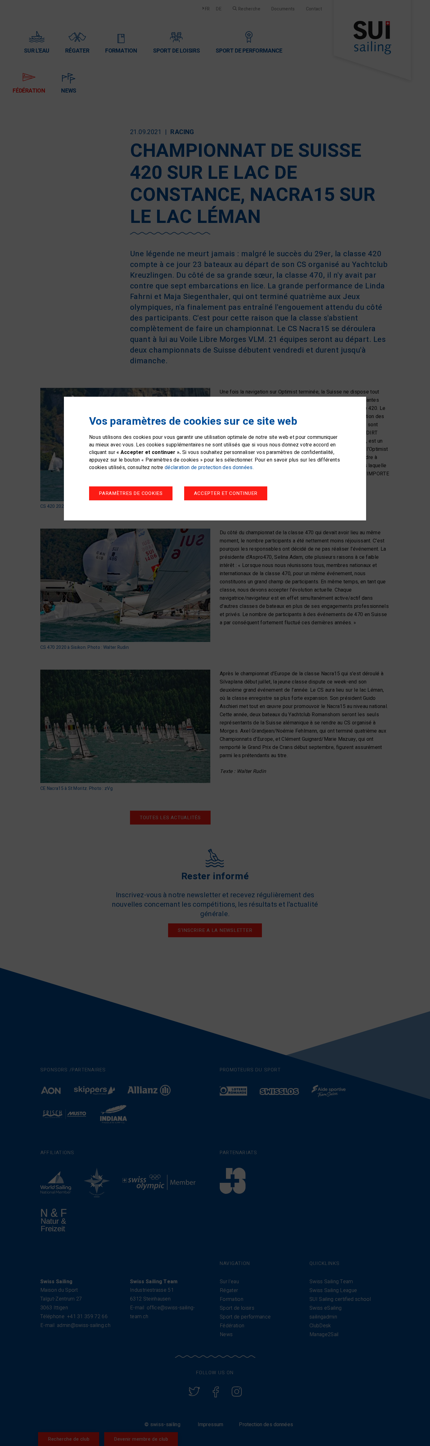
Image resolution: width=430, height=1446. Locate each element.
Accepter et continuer (225, 493)
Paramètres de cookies (131, 493)
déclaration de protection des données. (209, 467)
